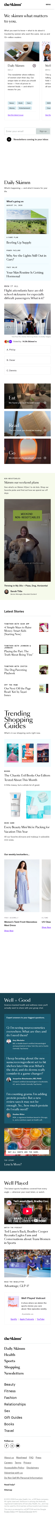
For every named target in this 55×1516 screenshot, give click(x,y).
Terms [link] (18, 1462)
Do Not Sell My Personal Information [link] (23, 1477)
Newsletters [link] (14, 1373)
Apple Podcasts (27, 1319)
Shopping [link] (12, 1367)
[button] (21, 81)
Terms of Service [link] (25, 1511)
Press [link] (38, 1457)
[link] (13, 4)
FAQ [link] (31, 1457)
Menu (48, 4)
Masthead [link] (21, 1457)
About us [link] (9, 1457)
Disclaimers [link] (33, 1467)
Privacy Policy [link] (9, 1511)
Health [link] (9, 1355)
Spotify (14, 1319)
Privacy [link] (27, 1462)
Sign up (43, 131)
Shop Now (8, 930)
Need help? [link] (9, 1484)
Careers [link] (8, 1462)
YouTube (40, 1319)
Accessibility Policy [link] (14, 1467)
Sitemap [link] (8, 1490)
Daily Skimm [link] (14, 1348)
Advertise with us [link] (13, 1472)
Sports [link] (9, 1361)
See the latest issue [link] (15, 115)
